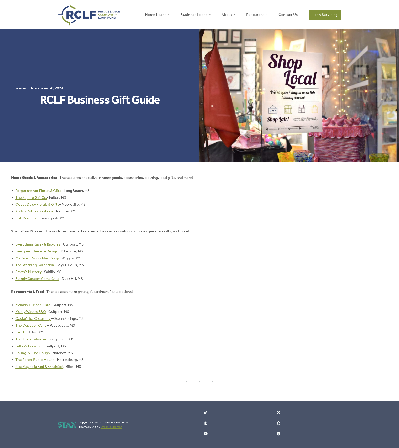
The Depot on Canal (31, 325)
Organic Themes (111, 427)
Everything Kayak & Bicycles (37, 244)
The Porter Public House (34, 359)
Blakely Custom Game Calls (37, 278)
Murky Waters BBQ (30, 311)
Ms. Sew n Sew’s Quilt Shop (37, 258)
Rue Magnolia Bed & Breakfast (39, 366)
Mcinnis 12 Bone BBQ (32, 304)
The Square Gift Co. (31, 197)
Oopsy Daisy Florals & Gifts (37, 204)
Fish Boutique (26, 218)
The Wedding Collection (34, 265)
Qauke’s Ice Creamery (33, 318)
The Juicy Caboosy (30, 339)
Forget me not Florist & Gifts (38, 190)
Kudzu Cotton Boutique (34, 211)
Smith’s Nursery (28, 271)
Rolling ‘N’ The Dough (32, 353)
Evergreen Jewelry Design (36, 251)
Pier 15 (21, 332)
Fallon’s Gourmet (29, 346)
